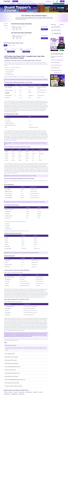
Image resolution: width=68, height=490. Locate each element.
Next (67, 9)
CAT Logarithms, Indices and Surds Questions (57, 57)
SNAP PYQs (15, 392)
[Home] (6, 1)
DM (20, 29)
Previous (1, 9)
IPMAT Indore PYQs (22, 392)
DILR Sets (39, 3)
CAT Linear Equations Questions (56, 65)
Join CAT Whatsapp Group (59, 3)
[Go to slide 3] (58, 87)
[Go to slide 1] (55, 87)
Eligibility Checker (20, 3)
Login (62, 1)
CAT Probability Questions (55, 67)
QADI (13, 29)
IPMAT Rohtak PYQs (29, 392)
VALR (17, 29)
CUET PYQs (41, 392)
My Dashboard (48, 1)
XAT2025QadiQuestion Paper (9, 50)
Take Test (44, 29)
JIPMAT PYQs (36, 392)
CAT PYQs (5, 392)
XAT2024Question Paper (16, 36)
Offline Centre (33, 3)
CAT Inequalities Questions (55, 62)
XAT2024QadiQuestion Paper (25, 50)
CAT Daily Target (27, 3)
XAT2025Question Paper (16, 27)
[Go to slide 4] (59, 87)
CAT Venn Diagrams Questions (56, 70)
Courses (14, 1)
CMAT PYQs (10, 392)
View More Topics (57, 72)
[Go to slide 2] (56, 87)
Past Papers (13, 3)
